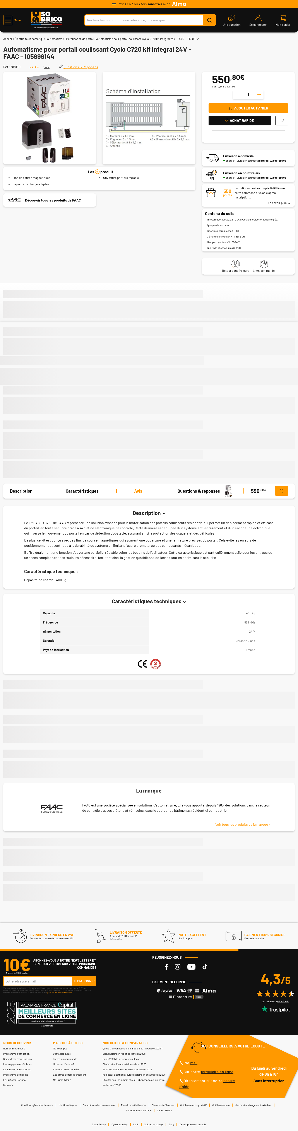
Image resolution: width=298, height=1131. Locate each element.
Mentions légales (68, 1105)
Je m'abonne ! (84, 981)
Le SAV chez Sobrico (14, 1079)
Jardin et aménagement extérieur (253, 1105)
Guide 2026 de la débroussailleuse (121, 1058)
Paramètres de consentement (99, 1105)
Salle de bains (164, 1110)
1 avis (47, 67)
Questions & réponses (199, 491)
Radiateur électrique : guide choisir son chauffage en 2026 (134, 1074)
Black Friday (99, 1124)
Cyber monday (119, 1124)
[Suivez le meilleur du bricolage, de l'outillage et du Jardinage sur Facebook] (166, 967)
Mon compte (60, 1048)
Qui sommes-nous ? (14, 1048)
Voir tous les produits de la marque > (243, 824)
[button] (12, 20)
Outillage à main (220, 1105)
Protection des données (66, 1069)
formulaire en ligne (217, 1071)
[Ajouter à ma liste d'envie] (281, 120)
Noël (136, 1124)
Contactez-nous (62, 1053)
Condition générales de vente (37, 1105)
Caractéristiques (82, 491)
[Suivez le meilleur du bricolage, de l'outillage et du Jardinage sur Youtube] (191, 967)
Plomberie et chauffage (138, 1110)
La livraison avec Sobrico (17, 1069)
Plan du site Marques (163, 1105)
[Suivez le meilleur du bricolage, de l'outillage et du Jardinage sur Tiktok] (205, 967)
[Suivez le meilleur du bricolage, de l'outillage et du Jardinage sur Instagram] (177, 967)
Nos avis (8, 1085)
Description (21, 491)
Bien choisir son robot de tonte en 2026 (124, 1053)
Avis (138, 491)
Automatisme (55, 39)
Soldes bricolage (153, 1124)
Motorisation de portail (80, 39)
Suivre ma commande (65, 1058)
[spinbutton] (248, 94)
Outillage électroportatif (193, 1105)
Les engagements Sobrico (17, 1064)
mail (193, 1062)
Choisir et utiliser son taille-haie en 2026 (124, 1064)
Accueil (7, 39)
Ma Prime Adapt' (62, 1079)
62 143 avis (283, 1001)
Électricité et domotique (30, 39)
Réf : (6, 67)
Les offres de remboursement (69, 1074)
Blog (171, 1124)
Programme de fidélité (15, 1074)
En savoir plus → (279, 203)
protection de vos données (59, 992)
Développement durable (193, 1124)
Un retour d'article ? (63, 1064)
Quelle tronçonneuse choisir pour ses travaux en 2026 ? (133, 1048)
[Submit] (209, 20)
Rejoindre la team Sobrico (17, 1058)
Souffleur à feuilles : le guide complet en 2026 (127, 1069)
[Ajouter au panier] (281, 491)
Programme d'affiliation (16, 1053)
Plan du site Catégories (133, 1105)
